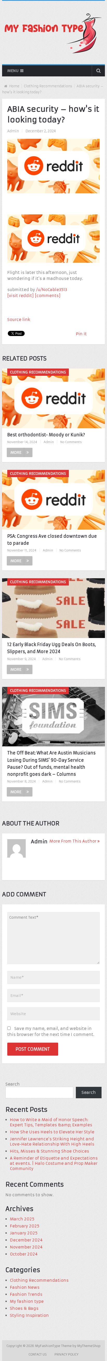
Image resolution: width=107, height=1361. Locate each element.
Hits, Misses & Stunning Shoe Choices (49, 1151)
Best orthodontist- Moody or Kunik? (46, 434)
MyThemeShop (89, 1346)
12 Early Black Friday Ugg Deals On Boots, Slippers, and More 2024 (51, 648)
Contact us (38, 1354)
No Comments (71, 442)
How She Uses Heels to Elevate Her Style (52, 1131)
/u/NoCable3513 (51, 289)
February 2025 (24, 1226)
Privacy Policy (66, 1354)
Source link (18, 319)
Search (12, 1084)
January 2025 (23, 1233)
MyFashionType (48, 1346)
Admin (13, 131)
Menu (12, 70)
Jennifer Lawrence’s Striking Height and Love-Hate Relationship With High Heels (52, 1141)
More (15, 452)
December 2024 (26, 1240)
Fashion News (24, 1287)
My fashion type (27, 1301)
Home (14, 86)
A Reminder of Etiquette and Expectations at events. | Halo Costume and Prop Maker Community (54, 1163)
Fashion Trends (26, 1294)
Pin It (81, 333)
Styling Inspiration (29, 1315)
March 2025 (22, 1219)
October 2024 (24, 1254)
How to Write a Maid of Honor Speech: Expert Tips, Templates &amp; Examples (51, 1122)
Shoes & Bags (24, 1308)
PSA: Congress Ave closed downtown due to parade (52, 540)
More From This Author (72, 841)
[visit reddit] (20, 295)
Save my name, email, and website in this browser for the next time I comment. (50, 1031)
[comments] (48, 295)
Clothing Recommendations (48, 86)
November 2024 (26, 1247)
